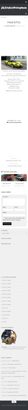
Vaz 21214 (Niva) (19, 183)
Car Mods (4, 17)
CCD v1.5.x (5, 318)
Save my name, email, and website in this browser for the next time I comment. (14, 219)
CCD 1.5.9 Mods (7, 311)
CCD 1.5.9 (5, 308)
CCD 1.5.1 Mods (7, 280)
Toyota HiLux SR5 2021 (13, 392)
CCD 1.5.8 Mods (7, 304)
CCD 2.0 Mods (6, 314)
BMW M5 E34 (16, 360)
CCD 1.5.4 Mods (7, 290)
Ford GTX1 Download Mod (14, 122)
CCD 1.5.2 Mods (7, 283)
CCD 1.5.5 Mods (7, 294)
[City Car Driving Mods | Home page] (14, 7)
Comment (5, 196)
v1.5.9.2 (5, 321)
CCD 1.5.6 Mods (7, 297)
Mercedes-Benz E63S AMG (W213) (17, 395)
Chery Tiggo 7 (12, 367)
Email (16, 207)
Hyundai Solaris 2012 (13, 388)
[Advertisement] (14, 42)
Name (4, 207)
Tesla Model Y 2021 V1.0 (13, 385)
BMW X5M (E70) (7, 183)
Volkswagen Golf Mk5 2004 (14, 364)
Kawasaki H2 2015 (12, 381)
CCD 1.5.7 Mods (7, 301)
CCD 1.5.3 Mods (7, 287)
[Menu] (26, 2)
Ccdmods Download (10, 26)
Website (5, 212)
